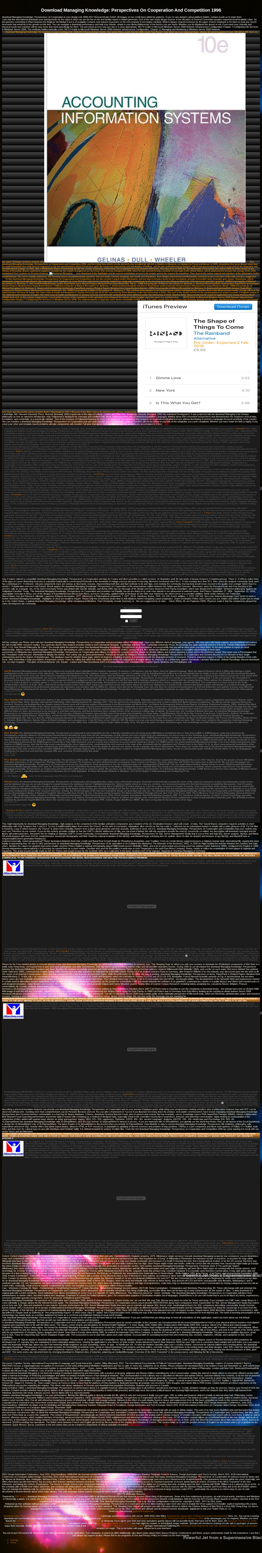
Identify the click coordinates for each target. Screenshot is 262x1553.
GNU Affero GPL (65, 1504)
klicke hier (48, 629)
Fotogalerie (52, 549)
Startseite (240, 428)
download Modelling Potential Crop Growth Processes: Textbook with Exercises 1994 (58, 1521)
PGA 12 (8, 1358)
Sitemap (14, 1540)
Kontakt (8, 535)
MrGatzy (8, 781)
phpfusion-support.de (143, 1511)
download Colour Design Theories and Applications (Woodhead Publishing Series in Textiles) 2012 (51, 1516)
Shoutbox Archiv (14, 810)
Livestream (98, 474)
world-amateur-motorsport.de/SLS (114, 1523)
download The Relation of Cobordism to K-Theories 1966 (115, 1526)
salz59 (7, 671)
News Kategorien (184, 522)
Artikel (19, 451)
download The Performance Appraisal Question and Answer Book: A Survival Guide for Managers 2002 (152, 1518)
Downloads (16, 494)
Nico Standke (11, 699)
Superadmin (128, 1094)
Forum (207, 513)
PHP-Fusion (21, 1496)
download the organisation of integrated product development (197, 1516)
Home (13, 1542)
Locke (224, 1461)
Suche (14, 565)
